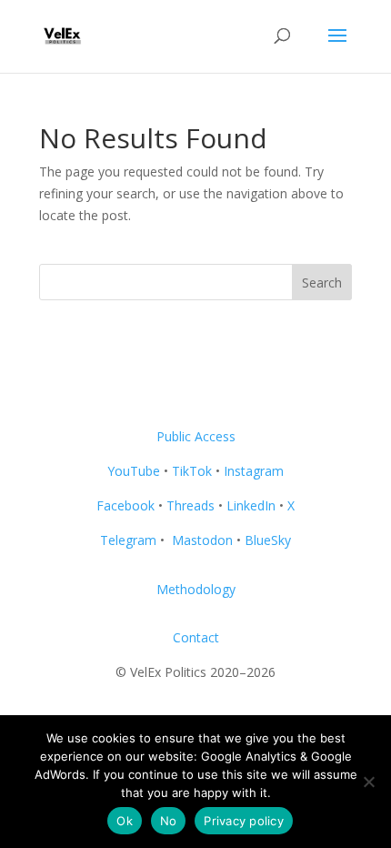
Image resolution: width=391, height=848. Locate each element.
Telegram (128, 540)
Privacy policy (244, 820)
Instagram (254, 471)
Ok (124, 820)
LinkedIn (251, 505)
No (168, 820)
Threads (190, 505)
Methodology (196, 589)
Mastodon (202, 540)
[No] (368, 781)
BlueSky (268, 540)
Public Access (196, 436)
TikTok (192, 471)
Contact (196, 637)
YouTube (133, 471)
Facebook (125, 505)
